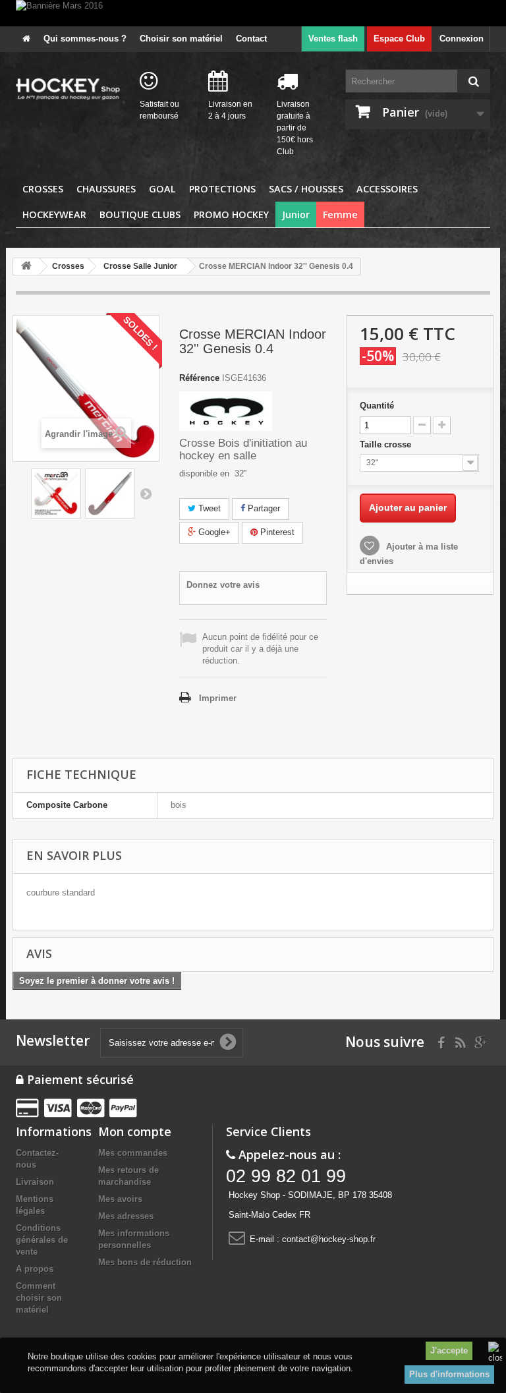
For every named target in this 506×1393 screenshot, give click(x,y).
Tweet (208, 508)
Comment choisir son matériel (39, 1298)
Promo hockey (231, 214)
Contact (251, 38)
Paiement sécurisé (79, 1079)
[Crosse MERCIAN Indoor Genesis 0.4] (56, 493)
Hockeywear (54, 214)
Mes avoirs (120, 1199)
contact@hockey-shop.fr (329, 1239)
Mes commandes (132, 1153)
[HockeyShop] (68, 89)
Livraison (35, 1182)
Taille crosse (387, 444)
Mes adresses (126, 1216)
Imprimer (218, 698)
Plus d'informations (449, 1374)
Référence (199, 378)
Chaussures (106, 189)
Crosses (42, 189)
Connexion (461, 38)
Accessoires (387, 189)
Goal (162, 189)
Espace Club (399, 38)
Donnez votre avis (223, 585)
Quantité (377, 406)
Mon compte (134, 1131)
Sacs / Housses (306, 189)
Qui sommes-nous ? (84, 38)
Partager (262, 508)
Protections (222, 189)
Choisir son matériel (181, 38)
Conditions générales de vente (42, 1240)
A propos (34, 1269)
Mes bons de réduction (145, 1262)
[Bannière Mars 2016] (253, 13)
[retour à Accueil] (26, 266)
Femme (340, 214)
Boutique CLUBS (140, 214)
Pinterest (276, 532)
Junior (296, 214)
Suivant (145, 493)
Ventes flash (333, 38)
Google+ (213, 532)
